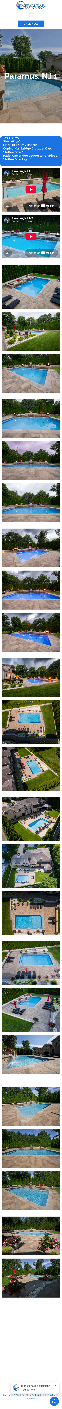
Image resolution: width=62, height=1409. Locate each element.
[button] (31, 14)
